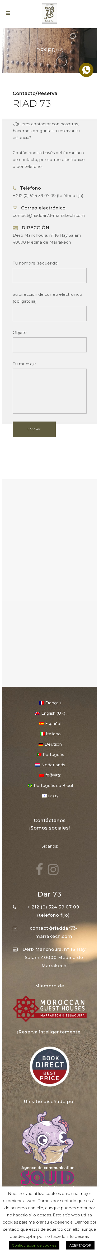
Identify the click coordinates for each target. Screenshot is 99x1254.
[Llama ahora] (85, 69)
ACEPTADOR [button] (80, 1245)
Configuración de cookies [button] (34, 1245)
